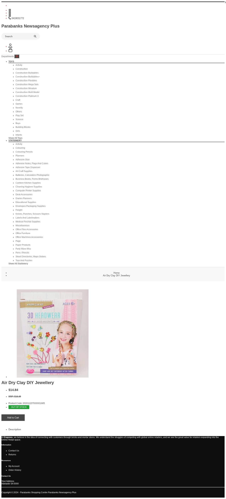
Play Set (19, 115)
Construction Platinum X (27, 96)
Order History (14, 470)
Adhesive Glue (23, 159)
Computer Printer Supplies (28, 190)
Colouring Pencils (24, 152)
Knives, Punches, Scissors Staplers (32, 214)
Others (19, 111)
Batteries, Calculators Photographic (32, 175)
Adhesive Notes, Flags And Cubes (32, 163)
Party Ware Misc (23, 249)
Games (19, 104)
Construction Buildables (27, 73)
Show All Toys (15, 138)
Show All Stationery (18, 263)
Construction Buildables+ (28, 76)
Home (117, 273)
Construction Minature (26, 88)
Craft (18, 100)
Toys (11, 61)
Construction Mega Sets (27, 84)
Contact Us (13, 450)
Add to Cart (13, 417)
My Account (13, 466)
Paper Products (23, 245)
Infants (19, 135)
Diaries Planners (24, 198)
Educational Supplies (26, 202)
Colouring (20, 148)
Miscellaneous (22, 225)
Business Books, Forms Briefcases (32, 179)
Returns (12, 454)
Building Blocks (23, 127)
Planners (20, 155)
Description (14, 429)
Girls (18, 131)
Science (19, 119)
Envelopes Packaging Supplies (31, 206)
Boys (18, 123)
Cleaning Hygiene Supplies (29, 186)
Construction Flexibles (26, 80)
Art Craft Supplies (24, 171)
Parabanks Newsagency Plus (30, 26)
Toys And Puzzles (24, 260)
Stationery (15, 140)
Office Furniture (23, 233)
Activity (19, 65)
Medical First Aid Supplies (28, 221)
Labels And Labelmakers (27, 218)
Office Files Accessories (27, 229)
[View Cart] (10, 51)
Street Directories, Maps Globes (31, 256)
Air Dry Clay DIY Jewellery (116, 275)
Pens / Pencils (22, 252)
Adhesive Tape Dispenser (28, 167)
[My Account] (10, 46)
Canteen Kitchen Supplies (28, 183)
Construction (22, 69)
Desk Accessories (24, 194)
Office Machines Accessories (29, 237)
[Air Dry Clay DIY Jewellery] (52, 377)
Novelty (19, 108)
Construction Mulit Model (27, 92)
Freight (19, 210)
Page (18, 241)
